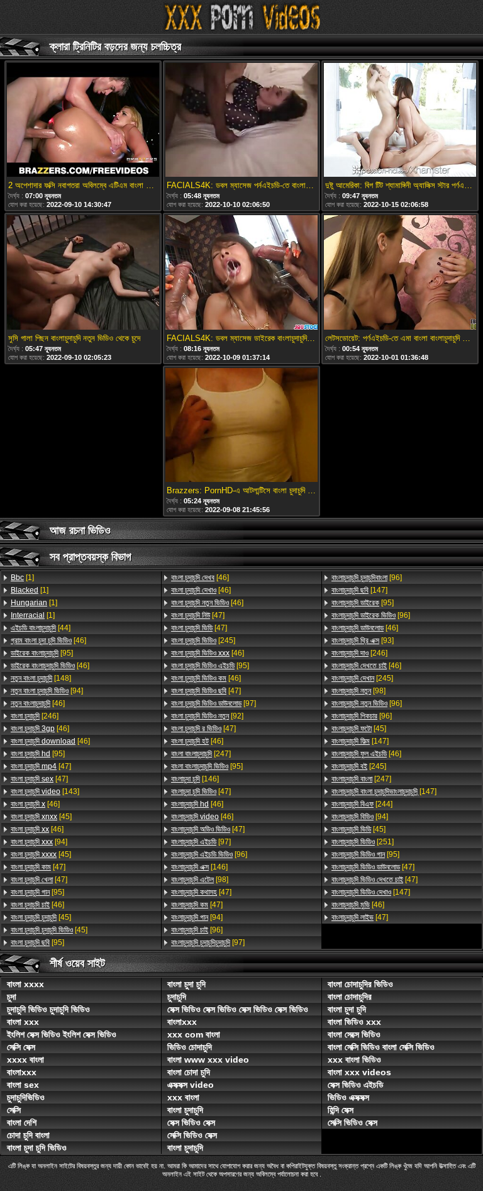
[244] (361, 804)
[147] (359, 590)
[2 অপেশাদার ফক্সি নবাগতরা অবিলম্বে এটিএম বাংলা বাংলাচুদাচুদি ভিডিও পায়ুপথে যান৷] (83, 121)
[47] (41, 766)
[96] (209, 854)
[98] (199, 879)
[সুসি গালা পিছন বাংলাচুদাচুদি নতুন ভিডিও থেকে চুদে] (83, 273)
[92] (207, 716)
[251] (362, 841)
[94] (47, 690)
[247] (201, 753)
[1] (22, 577)
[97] (213, 703)
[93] (362, 640)
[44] (40, 627)
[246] (34, 716)
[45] (41, 816)
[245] (203, 640)
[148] (41, 678)
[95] (42, 653)
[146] (195, 778)
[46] (48, 640)
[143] (45, 791)
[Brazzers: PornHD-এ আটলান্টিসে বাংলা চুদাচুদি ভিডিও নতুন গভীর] (241, 426)
